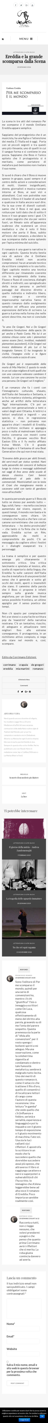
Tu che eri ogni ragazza (24, 947)
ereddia (8, 668)
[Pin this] (30, 692)
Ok (42, 1416)
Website (12, 1348)
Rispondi (24, 969)
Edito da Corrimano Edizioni (19, 657)
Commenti (24, 685)
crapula (23, 664)
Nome (11, 1323)
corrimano (9, 664)
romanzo (38, 668)
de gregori (37, 664)
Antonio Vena (12, 713)
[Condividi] (18, 692)
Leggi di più (24, 1420)
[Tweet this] (22, 692)
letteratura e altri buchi (24, 52)
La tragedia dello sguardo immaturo (24, 898)
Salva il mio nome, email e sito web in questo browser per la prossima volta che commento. (23, 1369)
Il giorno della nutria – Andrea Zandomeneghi (24, 849)
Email (10, 1336)
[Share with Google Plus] (26, 692)
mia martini (22, 668)
